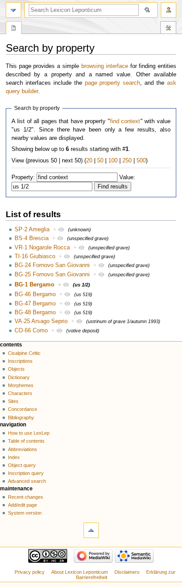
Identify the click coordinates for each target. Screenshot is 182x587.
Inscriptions (20, 361)
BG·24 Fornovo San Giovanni (52, 265)
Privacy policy (30, 572)
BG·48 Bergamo (35, 312)
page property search (112, 83)
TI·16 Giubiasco (35, 256)
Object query (22, 465)
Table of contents (26, 441)
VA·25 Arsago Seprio (41, 321)
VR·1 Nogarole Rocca (42, 248)
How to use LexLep (28, 433)
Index (14, 457)
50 (100, 161)
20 (89, 161)
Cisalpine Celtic (24, 353)
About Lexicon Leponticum (79, 572)
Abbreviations (22, 449)
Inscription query (26, 473)
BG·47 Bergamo (35, 304)
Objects (16, 369)
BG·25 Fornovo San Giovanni (52, 274)
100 (113, 161)
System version (25, 513)
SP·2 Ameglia (32, 229)
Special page (13, 29)
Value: (127, 177)
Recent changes (25, 497)
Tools (168, 29)
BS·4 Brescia (32, 238)
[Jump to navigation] (13, 10)
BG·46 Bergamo (35, 294)
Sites (13, 401)
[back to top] (91, 530)
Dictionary (19, 377)
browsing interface (104, 66)
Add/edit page (22, 505)
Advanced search (27, 481)
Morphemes (21, 385)
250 (127, 161)
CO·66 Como (31, 330)
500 (141, 161)
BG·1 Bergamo (34, 285)
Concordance (22, 409)
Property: (23, 177)
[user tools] (168, 10)
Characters (20, 393)
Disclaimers (127, 572)
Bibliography (21, 417)
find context (125, 121)
